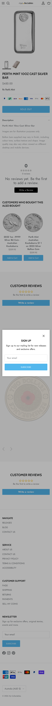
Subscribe (26, 367)
